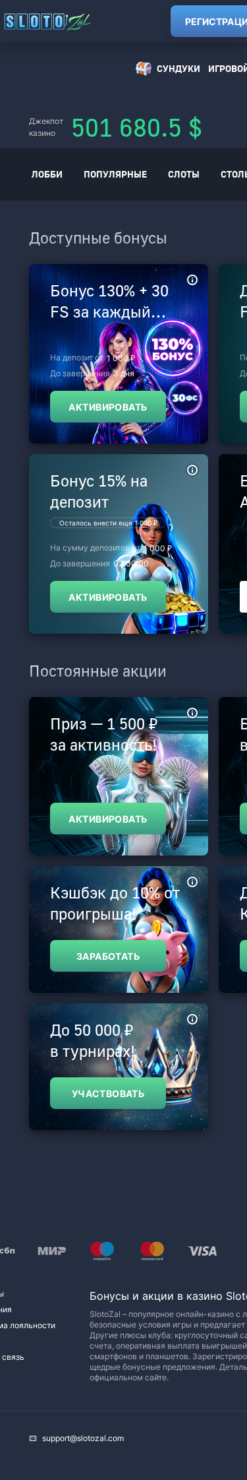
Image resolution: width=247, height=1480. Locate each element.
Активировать (108, 407)
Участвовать (108, 1093)
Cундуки (178, 68)
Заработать (108, 956)
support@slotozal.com (83, 1438)
